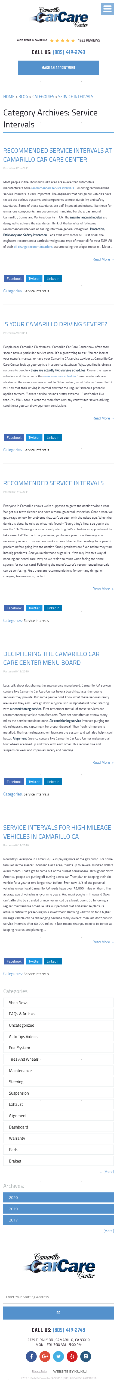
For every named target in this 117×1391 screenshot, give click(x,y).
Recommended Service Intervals (53, 482)
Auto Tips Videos (23, 1036)
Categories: (16, 991)
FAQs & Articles (22, 1013)
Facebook (14, 278)
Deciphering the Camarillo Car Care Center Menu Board (51, 658)
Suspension (19, 1093)
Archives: (13, 1185)
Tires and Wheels (24, 1059)
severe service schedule (59, 376)
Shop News (18, 1002)
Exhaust (16, 1104)
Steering (16, 1081)
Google (44, 1356)
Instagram (85, 1356)
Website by (70, 1371)
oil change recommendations (33, 246)
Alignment (18, 1115)
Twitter (34, 278)
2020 (13, 1197)
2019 (13, 1208)
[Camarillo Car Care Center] (59, 17)
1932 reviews (89, 40)
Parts (13, 1149)
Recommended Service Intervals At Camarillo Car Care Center (57, 155)
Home (8, 96)
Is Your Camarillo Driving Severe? (55, 323)
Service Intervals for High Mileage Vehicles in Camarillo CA (57, 832)
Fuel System (19, 1047)
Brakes (15, 1161)
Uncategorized (21, 1025)
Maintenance (20, 1070)
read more (101, 259)
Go (58, 1313)
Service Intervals (75, 96)
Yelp (72, 1356)
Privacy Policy (39, 1371)
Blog (23, 96)
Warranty (17, 1138)
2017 (13, 1220)
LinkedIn (53, 278)
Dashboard (18, 1127)
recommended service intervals (52, 188)
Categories (43, 96)
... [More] (107, 1171)
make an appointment (58, 68)
